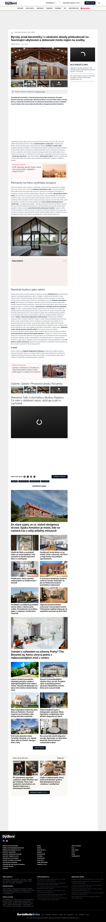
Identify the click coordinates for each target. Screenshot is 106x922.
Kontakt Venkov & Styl (11, 856)
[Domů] (10, 3)
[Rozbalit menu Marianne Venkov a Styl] (80, 2)
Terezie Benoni (15, 44)
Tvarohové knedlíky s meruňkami (20, 902)
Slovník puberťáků (15, 879)
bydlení (14, 481)
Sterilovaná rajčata (7, 902)
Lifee (73, 854)
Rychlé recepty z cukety (28, 906)
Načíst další (39, 748)
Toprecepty (76, 856)
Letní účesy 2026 (26, 891)
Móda (39, 846)
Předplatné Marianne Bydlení (13, 848)
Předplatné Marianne (10, 846)
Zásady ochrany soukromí (12, 860)
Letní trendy (12, 882)
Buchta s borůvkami (17, 906)
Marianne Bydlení (20, 32)
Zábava (39, 852)
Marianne (48, 914)
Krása (39, 848)
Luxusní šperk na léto (8, 893)
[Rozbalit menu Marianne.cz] (55, 2)
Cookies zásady (8, 866)
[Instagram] (7, 841)
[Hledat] (99, 3)
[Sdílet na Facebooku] (25, 477)
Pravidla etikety (6, 879)
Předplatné (90, 3)
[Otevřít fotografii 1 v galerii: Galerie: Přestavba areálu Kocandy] (17, 83)
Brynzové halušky (7, 906)
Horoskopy (41, 858)
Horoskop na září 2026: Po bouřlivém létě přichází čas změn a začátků (87, 879)
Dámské (61, 914)
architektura (23, 481)
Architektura (74, 8)
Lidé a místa (30, 8)
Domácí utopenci (27, 904)
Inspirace (40, 8)
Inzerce (5, 868)
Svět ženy (75, 850)
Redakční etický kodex (10, 858)
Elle (73, 848)
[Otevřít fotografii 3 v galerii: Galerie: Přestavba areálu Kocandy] (43, 83)
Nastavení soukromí (10, 862)
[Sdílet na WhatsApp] (34, 477)
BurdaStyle (70, 914)
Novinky (20, 8)
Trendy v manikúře (7, 888)
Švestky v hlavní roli (18, 899)
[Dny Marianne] (85, 8)
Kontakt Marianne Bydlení (12, 854)
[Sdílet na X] (28, 477)
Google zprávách (40, 91)
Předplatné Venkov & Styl (12, 850)
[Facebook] (4, 841)
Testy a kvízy (23, 879)
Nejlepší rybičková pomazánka (15, 904)
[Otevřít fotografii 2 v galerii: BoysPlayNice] (30, 83)
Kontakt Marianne (9, 852)
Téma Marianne (42, 862)
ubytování (45, 481)
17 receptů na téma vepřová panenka (21, 901)
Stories (40, 856)
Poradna (49, 8)
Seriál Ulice (16, 890)
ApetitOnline (76, 846)
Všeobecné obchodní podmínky (14, 864)
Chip (73, 852)
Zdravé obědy (19, 882)
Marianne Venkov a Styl (71, 3)
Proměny (58, 8)
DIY (65, 8)
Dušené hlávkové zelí (7, 899)
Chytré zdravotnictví (25, 890)
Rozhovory (41, 854)
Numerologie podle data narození (19, 881)
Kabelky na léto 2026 (16, 891)
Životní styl (41, 850)
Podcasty (40, 860)
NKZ (65, 914)
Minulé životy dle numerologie (19, 888)
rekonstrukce (34, 481)
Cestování (8, 881)
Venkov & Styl (42, 864)
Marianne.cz (50, 3)
